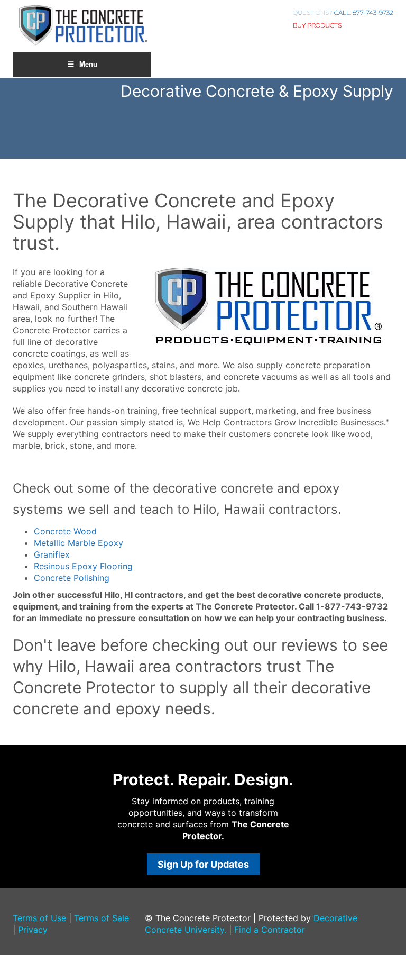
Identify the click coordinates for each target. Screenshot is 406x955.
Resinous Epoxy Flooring (83, 566)
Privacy (33, 929)
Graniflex (52, 554)
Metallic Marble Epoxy (78, 543)
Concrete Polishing (71, 577)
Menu (88, 64)
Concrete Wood (65, 531)
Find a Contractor (269, 929)
